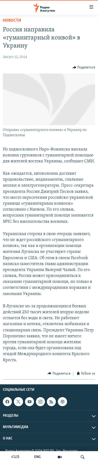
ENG (37, 457)
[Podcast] (62, 401)
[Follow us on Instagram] (40, 401)
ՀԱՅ (15, 457)
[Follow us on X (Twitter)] (18, 401)
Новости (12, 21)
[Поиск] (82, 457)
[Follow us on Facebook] (7, 401)
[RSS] (51, 401)
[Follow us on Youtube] (29, 401)
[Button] (84, 67)
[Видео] (60, 457)
